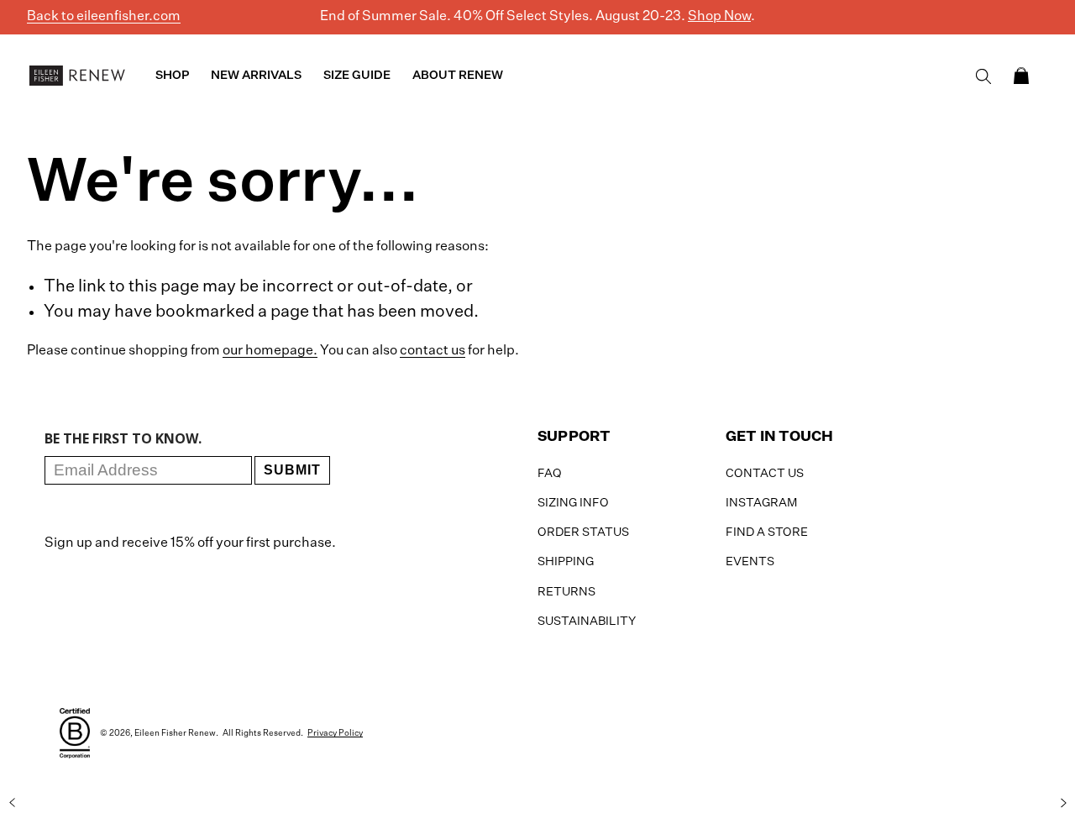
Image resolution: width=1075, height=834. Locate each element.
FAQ (550, 474)
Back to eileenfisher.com (104, 17)
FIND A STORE (767, 532)
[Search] (983, 76)
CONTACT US (765, 474)
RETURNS (566, 592)
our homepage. (270, 351)
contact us (432, 351)
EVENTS (750, 562)
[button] (1021, 75)
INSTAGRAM (761, 503)
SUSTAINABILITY (587, 621)
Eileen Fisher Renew (175, 733)
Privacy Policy (335, 733)
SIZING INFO (573, 503)
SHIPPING (566, 562)
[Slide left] (12, 803)
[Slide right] (1063, 803)
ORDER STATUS (583, 532)
